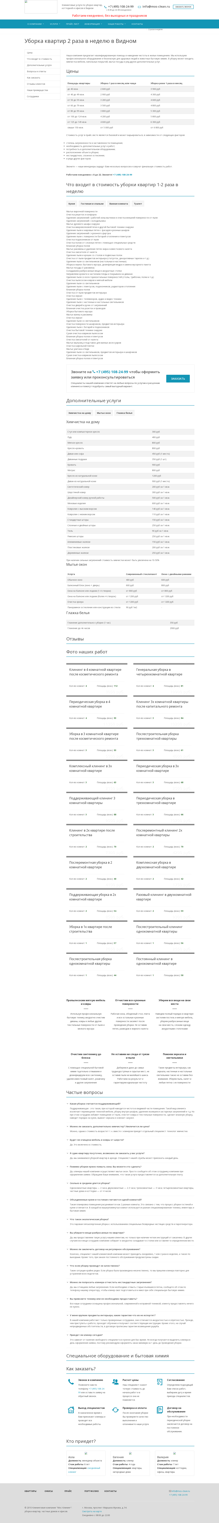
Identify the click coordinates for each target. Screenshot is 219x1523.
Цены (29, 52)
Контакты (110, 1491)
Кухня (72, 203)
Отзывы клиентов (36, 83)
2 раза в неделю (155, 29)
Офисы (49, 1491)
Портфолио (90, 1491)
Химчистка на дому (80, 413)
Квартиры (30, 1491)
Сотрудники (33, 96)
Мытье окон (104, 413)
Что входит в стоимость (39, 58)
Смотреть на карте (92, 1511)
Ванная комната (119, 203)
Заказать (178, 378)
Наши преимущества (37, 90)
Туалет (138, 203)
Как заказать (33, 77)
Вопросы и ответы (36, 71)
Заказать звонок (183, 7)
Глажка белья (124, 413)
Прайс (68, 1491)
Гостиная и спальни (92, 203)
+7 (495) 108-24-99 (122, 174)
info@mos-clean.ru (181, 1491)
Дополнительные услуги (39, 65)
